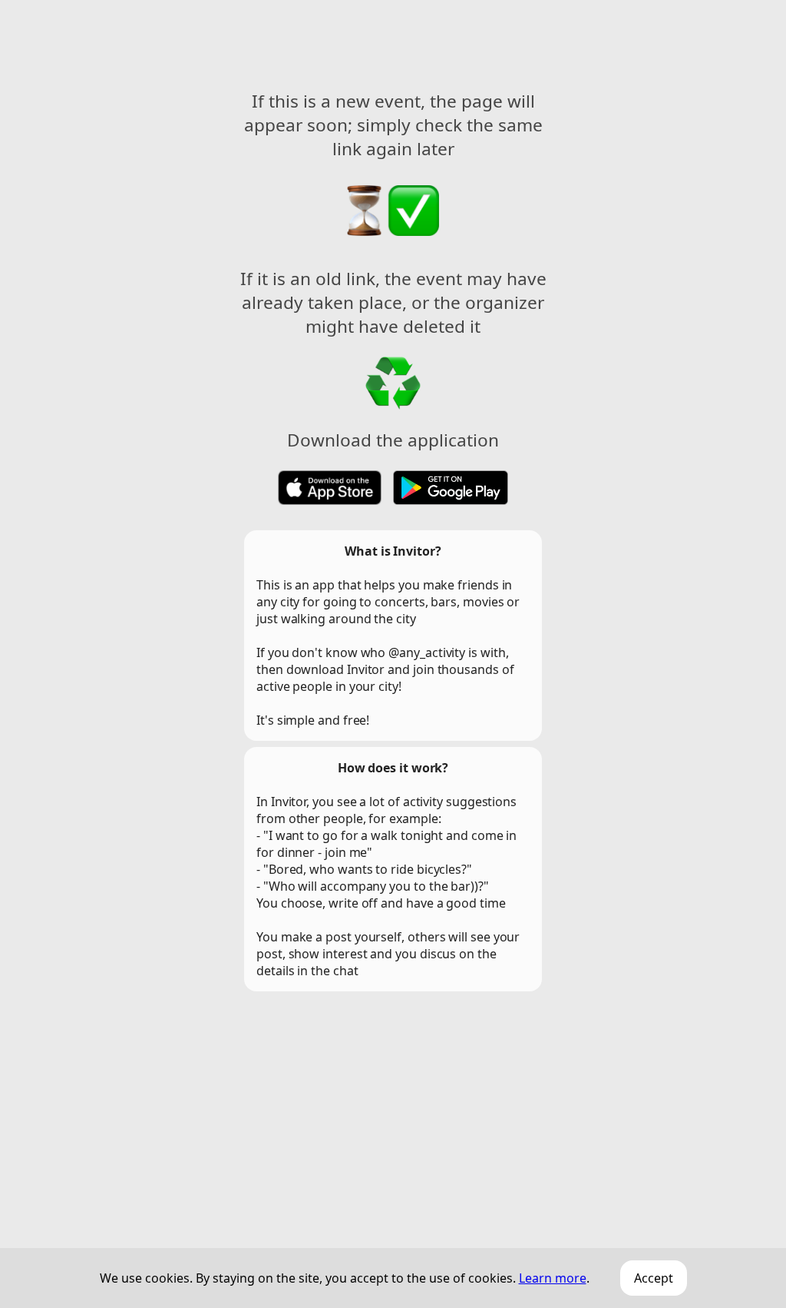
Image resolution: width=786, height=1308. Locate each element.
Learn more (552, 1278)
